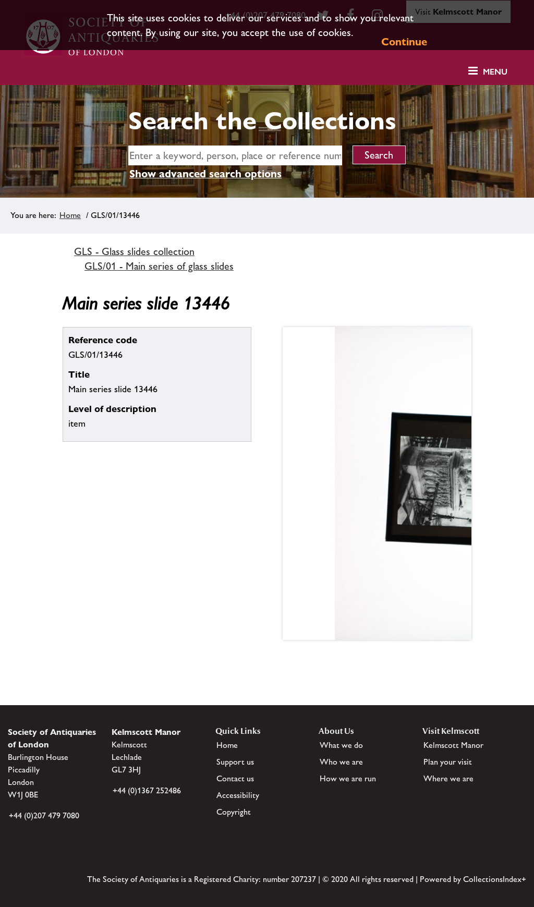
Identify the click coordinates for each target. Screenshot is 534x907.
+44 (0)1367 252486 (147, 790)
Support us (235, 762)
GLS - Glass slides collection (134, 251)
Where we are (448, 778)
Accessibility (237, 795)
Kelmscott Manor (453, 745)
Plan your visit (447, 762)
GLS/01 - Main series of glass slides (159, 266)
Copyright (233, 812)
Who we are (341, 762)
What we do (341, 745)
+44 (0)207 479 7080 (44, 815)
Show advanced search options (205, 173)
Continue (404, 41)
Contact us (235, 778)
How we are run (348, 778)
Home (70, 215)
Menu (495, 72)
